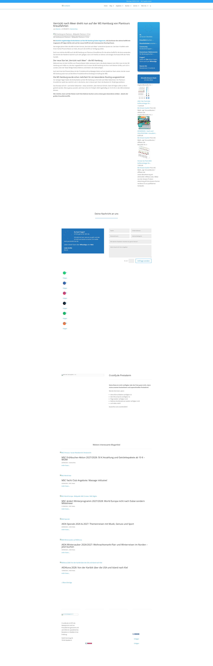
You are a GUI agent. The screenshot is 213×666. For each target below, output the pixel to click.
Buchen (127, 6)
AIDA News (72, 527)
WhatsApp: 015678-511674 (132, 1)
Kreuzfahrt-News (139, 622)
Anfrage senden (143, 261)
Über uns (137, 620)
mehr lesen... (66, 465)
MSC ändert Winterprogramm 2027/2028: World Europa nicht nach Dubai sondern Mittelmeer (103, 502)
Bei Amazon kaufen (143, 108)
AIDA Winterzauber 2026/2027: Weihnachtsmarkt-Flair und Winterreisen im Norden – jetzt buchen (105, 545)
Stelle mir (144, 59)
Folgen (65, 278)
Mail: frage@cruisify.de (146, 1)
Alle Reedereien (92, 628)
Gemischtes (74, 29)
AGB (81, 652)
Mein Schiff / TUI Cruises (95, 622)
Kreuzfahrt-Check (116, 620)
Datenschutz (74, 652)
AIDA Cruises (91, 620)
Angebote (118, 6)
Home (105, 6)
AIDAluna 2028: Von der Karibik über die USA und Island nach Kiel (95, 567)
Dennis (58, 29)
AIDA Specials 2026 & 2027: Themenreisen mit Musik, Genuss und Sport (98, 523)
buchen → (147, 40)
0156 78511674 (90, 636)
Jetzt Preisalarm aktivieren (121, 416)
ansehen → (148, 43)
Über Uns (143, 6)
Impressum (65, 652)
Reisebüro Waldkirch (141, 628)
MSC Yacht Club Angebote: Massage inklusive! (84, 480)
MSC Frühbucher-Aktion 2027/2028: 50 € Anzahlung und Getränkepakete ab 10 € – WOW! (103, 458)
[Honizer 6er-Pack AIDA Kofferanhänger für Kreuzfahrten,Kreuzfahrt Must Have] (144, 159)
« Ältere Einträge (67, 582)
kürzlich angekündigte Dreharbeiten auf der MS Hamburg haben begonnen (81, 41)
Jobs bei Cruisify (139, 626)
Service (135, 6)
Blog (111, 6)
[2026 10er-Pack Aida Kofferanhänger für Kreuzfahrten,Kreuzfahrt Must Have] (144, 99)
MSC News (72, 483)
